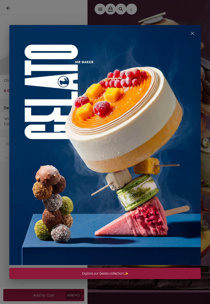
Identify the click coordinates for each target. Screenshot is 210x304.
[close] (192, 33)
